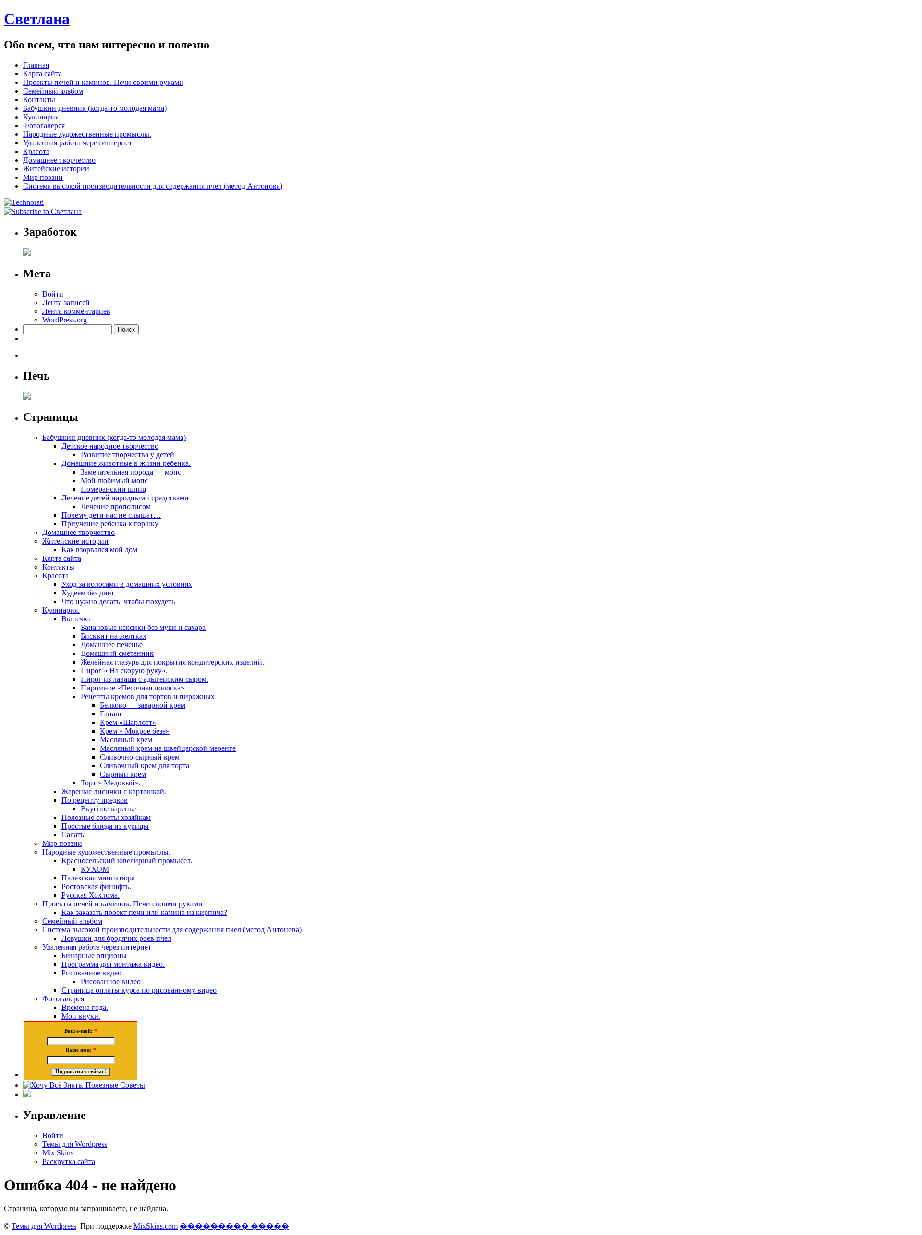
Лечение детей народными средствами (125, 498)
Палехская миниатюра (98, 878)
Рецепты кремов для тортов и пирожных (148, 696)
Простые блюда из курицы (105, 826)
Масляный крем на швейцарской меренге (168, 748)
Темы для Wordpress (74, 1144)
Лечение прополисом (116, 506)
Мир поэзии (43, 177)
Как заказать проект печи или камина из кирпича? (144, 912)
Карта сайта (42, 74)
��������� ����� (234, 1226)
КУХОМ (95, 869)
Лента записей (66, 302)
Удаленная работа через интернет (77, 143)
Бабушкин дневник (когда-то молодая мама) (95, 108)
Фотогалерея (44, 125)
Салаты (73, 835)
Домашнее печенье (112, 645)
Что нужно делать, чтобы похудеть (118, 601)
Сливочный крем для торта (144, 765)
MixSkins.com (155, 1226)
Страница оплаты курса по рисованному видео (139, 990)
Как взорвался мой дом (99, 550)
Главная (36, 65)
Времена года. (84, 1007)
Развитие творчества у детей (127, 455)
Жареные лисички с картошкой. (113, 791)
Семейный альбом (53, 91)
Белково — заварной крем (142, 705)
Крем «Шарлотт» (128, 722)
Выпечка (76, 619)
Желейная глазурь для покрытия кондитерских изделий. (172, 662)
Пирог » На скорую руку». (124, 670)
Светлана (37, 18)
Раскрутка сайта (68, 1161)
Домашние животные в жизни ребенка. (126, 463)
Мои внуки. (80, 1016)
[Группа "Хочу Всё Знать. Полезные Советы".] (84, 1085)
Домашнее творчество (59, 160)
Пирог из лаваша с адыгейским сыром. (144, 679)
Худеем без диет (87, 593)
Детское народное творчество (109, 446)
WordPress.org (64, 320)
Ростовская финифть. (96, 886)
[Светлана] (24, 202)
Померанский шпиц (113, 489)
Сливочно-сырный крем (140, 757)
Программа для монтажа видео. (113, 964)
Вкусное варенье (108, 809)
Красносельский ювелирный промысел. (127, 860)
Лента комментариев (76, 311)
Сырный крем (123, 774)
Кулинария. (42, 117)
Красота (36, 151)
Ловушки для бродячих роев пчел (116, 938)
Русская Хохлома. (90, 895)
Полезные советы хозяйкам (106, 817)
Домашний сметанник (117, 653)
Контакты (39, 99)
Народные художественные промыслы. (87, 134)
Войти (52, 294)
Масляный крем (126, 740)
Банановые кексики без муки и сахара (143, 627)
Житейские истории (56, 169)
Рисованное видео (91, 973)
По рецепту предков (94, 800)
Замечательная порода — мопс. (132, 472)
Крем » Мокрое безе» (135, 731)
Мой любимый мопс (114, 480)
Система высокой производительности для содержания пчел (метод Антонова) (152, 186)
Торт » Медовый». (111, 783)
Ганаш (110, 714)
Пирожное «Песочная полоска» (132, 688)
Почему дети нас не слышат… (111, 515)
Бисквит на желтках (113, 636)
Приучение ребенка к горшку (109, 524)
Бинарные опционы (94, 955)
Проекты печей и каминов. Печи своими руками (103, 82)
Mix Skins (57, 1153)
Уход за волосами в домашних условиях (126, 584)
